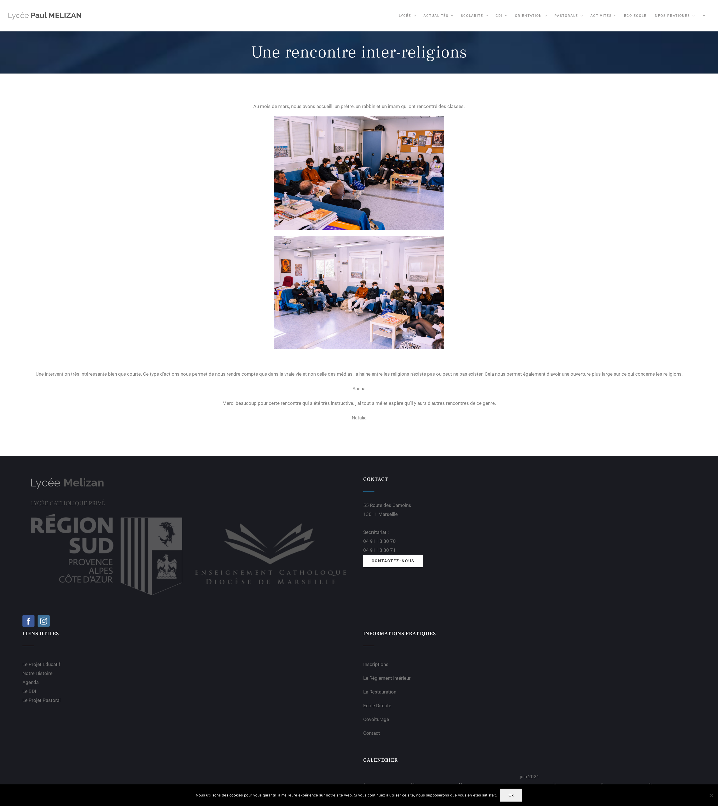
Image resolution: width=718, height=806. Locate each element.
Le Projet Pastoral (41, 700)
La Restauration (379, 692)
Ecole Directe (377, 705)
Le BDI (29, 691)
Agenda (30, 682)
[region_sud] (106, 516)
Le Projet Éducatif (41, 664)
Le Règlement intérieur (387, 678)
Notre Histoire (37, 673)
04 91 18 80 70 (379, 541)
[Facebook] (28, 621)
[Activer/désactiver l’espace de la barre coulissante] (704, 15)
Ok (511, 795)
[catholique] (270, 516)
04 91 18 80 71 (379, 550)
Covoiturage (376, 719)
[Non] (711, 795)
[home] (67, 480)
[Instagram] (44, 621)
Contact (371, 733)
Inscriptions (375, 664)
